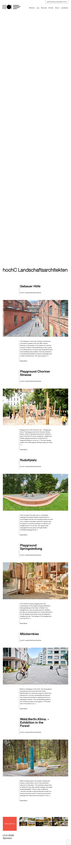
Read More (23, 361)
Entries (51, 8)
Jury (37, 8)
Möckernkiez (29, 633)
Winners (32, 8)
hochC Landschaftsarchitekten (30, 292)
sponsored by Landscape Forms (57, 1)
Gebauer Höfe (30, 286)
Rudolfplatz (28, 460)
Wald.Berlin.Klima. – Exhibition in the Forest (34, 722)
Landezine (64, 8)
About (57, 8)
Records (44, 8)
